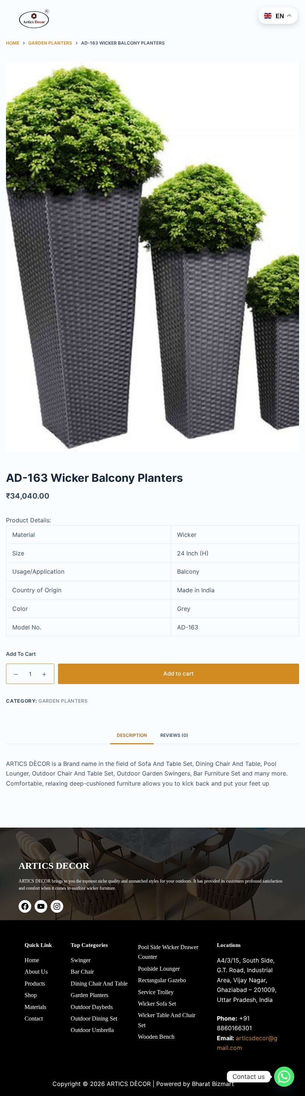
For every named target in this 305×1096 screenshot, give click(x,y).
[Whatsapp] (284, 1077)
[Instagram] (57, 906)
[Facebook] (25, 906)
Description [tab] (132, 735)
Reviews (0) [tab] (174, 735)
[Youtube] (41, 906)
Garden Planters (63, 701)
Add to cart (178, 673)
